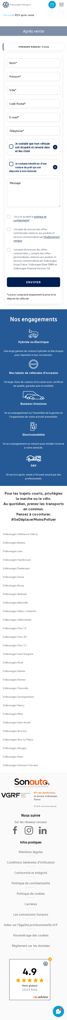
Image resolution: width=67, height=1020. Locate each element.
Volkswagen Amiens (14, 542)
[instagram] (31, 830)
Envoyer (33, 282)
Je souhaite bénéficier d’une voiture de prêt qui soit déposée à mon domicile (28, 167)
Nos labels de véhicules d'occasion (33, 373)
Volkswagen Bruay (13, 585)
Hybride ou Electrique (33, 342)
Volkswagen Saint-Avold (16, 722)
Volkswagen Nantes (14, 671)
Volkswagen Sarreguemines (18, 696)
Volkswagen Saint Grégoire (18, 653)
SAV (33, 465)
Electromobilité (34, 434)
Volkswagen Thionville (15, 688)
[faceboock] (17, 830)
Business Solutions (33, 404)
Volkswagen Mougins (15, 748)
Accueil (8, 15)
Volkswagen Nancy (14, 705)
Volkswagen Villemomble (17, 619)
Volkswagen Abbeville (15, 602)
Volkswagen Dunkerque (16, 568)
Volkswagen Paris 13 (14, 628)
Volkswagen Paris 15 (14, 645)
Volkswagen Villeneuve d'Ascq (20, 534)
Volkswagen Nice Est (15, 730)
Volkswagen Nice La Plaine (18, 739)
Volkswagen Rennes (14, 679)
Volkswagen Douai (13, 576)
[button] (61, 4)
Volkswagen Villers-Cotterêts (19, 611)
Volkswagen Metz (13, 713)
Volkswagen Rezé (13, 662)
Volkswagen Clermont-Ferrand (20, 765)
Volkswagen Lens (13, 551)
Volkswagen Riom (13, 756)
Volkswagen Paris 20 (14, 636)
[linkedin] (44, 830)
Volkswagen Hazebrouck (17, 559)
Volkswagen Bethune (15, 594)
